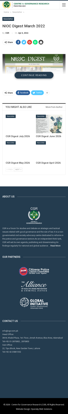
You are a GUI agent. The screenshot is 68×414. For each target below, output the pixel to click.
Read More (55, 246)
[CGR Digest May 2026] (19, 150)
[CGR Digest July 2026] (19, 124)
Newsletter (8, 19)
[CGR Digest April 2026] (49, 150)
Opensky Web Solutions (41, 409)
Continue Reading (34, 75)
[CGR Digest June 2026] (49, 124)
